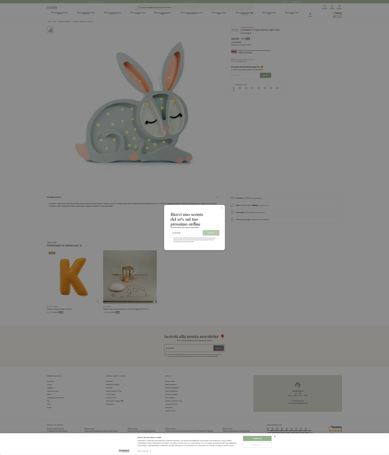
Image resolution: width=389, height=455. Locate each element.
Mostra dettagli (143, 451)
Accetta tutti (257, 438)
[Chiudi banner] (275, 438)
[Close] (222, 207)
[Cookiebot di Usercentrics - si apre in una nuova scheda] (124, 451)
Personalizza (256, 445)
